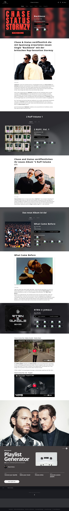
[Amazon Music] (37, 322)
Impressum (11, 509)
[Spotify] (37, 29)
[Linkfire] (45, 29)
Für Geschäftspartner (56, 509)
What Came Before (44, 224)
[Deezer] (45, 143)
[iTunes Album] (52, 143)
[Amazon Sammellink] (52, 241)
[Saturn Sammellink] (37, 244)
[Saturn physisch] (52, 326)
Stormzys (16, 86)
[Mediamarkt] (45, 326)
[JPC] (45, 241)
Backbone (39, 16)
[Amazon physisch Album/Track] (37, 147)
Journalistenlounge (48, 509)
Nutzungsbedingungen (39, 509)
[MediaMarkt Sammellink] (60, 241)
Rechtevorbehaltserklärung (19, 509)
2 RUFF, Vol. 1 (41, 129)
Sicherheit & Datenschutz (29, 509)
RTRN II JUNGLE (43, 309)
